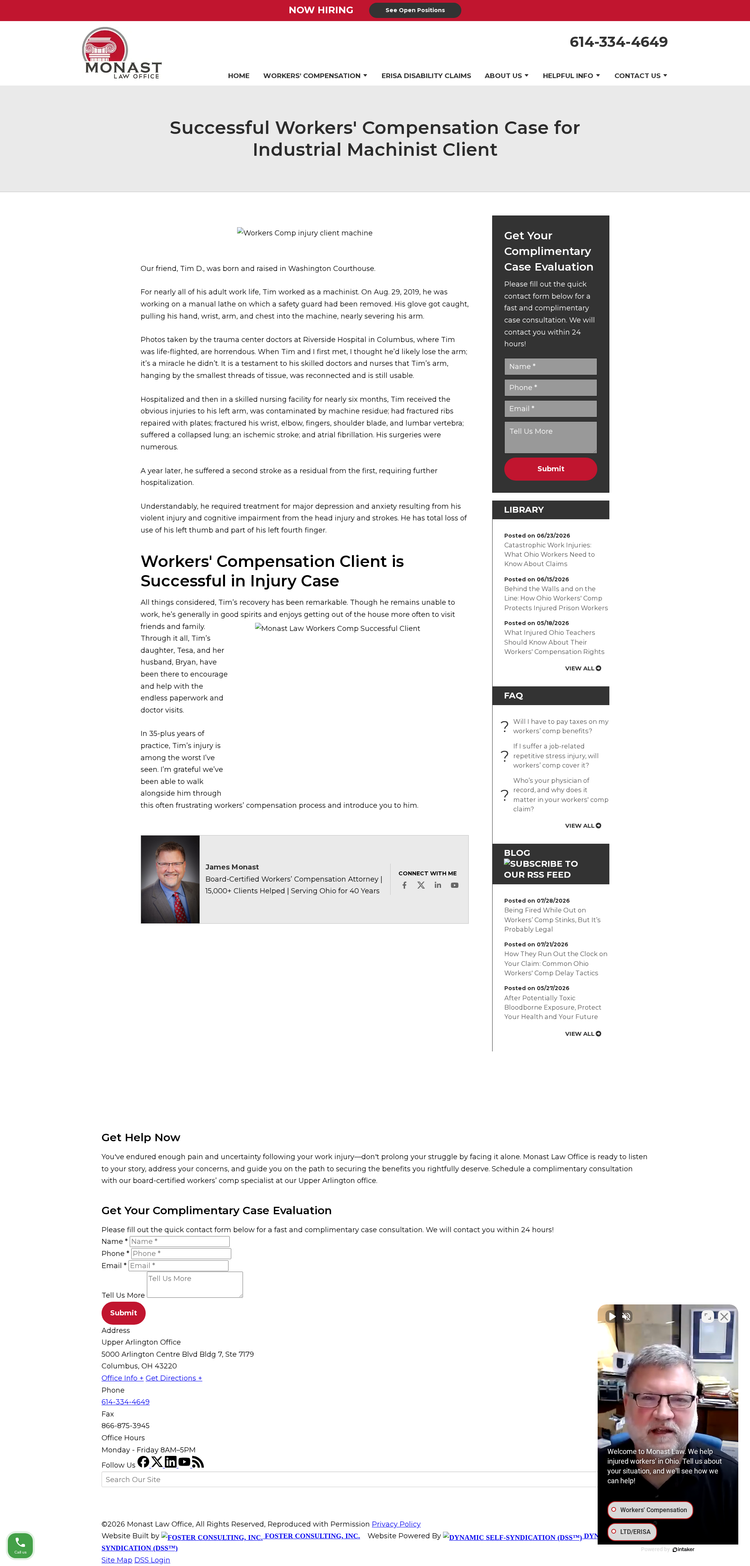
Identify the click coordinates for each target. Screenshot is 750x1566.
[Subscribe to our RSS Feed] (551, 874)
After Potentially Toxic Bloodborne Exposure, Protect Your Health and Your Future (553, 1007)
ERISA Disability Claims (426, 76)
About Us (503, 76)
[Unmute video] (611, 1316)
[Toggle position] (708, 1316)
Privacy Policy (396, 1524)
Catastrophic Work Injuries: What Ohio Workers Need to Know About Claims (549, 554)
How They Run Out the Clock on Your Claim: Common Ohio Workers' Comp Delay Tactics (555, 963)
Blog (517, 853)
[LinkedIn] (172, 1465)
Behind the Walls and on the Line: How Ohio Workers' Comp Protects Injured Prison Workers (556, 598)
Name (115, 1241)
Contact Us (637, 76)
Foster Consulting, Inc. (311, 1536)
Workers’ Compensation (312, 76)
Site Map (117, 1560)
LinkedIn (438, 885)
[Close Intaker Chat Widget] (724, 1316)
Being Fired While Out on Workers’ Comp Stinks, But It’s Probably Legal (552, 919)
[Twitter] (158, 1465)
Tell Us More (123, 1295)
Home (239, 76)
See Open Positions (415, 10)
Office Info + (123, 1378)
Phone (115, 1253)
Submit (551, 469)
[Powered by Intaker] (683, 1549)
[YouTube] (185, 1465)
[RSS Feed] (198, 1465)
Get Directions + (174, 1378)
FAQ (513, 695)
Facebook (404, 885)
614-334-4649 (619, 41)
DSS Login (152, 1560)
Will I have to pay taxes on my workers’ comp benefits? (556, 726)
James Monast (232, 867)
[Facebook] (144, 1465)
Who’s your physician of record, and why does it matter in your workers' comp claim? (556, 795)
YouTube (455, 885)
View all (580, 668)
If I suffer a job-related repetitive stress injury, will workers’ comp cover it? (551, 755)
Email (114, 1265)
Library (524, 509)
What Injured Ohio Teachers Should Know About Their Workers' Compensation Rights (554, 642)
